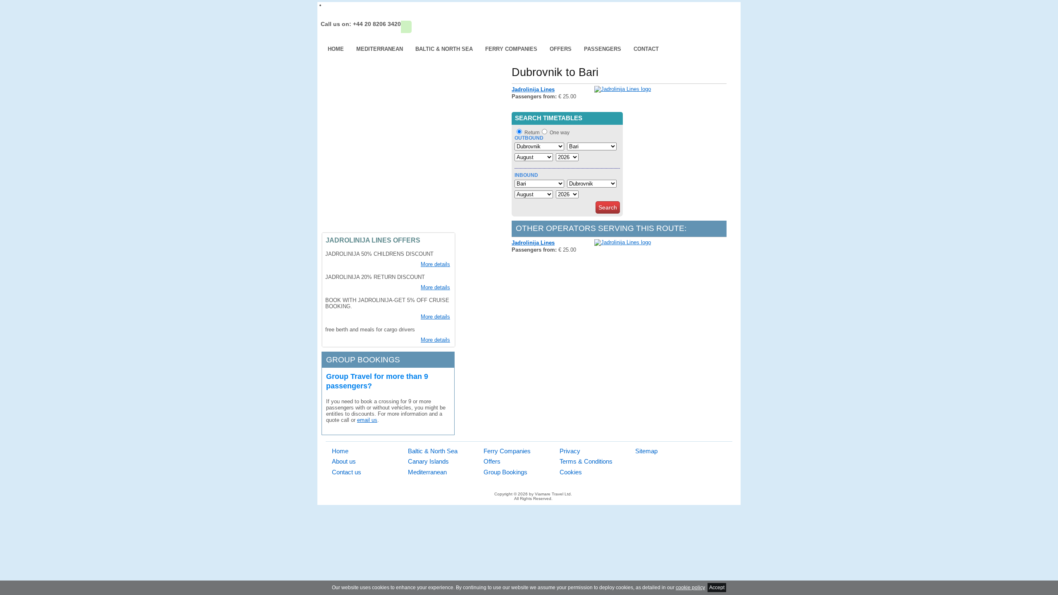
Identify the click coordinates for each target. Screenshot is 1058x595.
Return (532, 133)
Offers (561, 49)
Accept (716, 587)
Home (336, 49)
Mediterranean (379, 49)
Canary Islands (428, 461)
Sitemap (646, 451)
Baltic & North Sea (444, 49)
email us (367, 420)
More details (435, 264)
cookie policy (690, 587)
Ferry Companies (511, 49)
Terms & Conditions (586, 461)
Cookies (571, 472)
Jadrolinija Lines (533, 89)
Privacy (570, 451)
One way (560, 133)
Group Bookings (505, 472)
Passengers (602, 49)
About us (344, 461)
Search (607, 207)
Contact (646, 49)
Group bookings (363, 359)
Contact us (346, 472)
